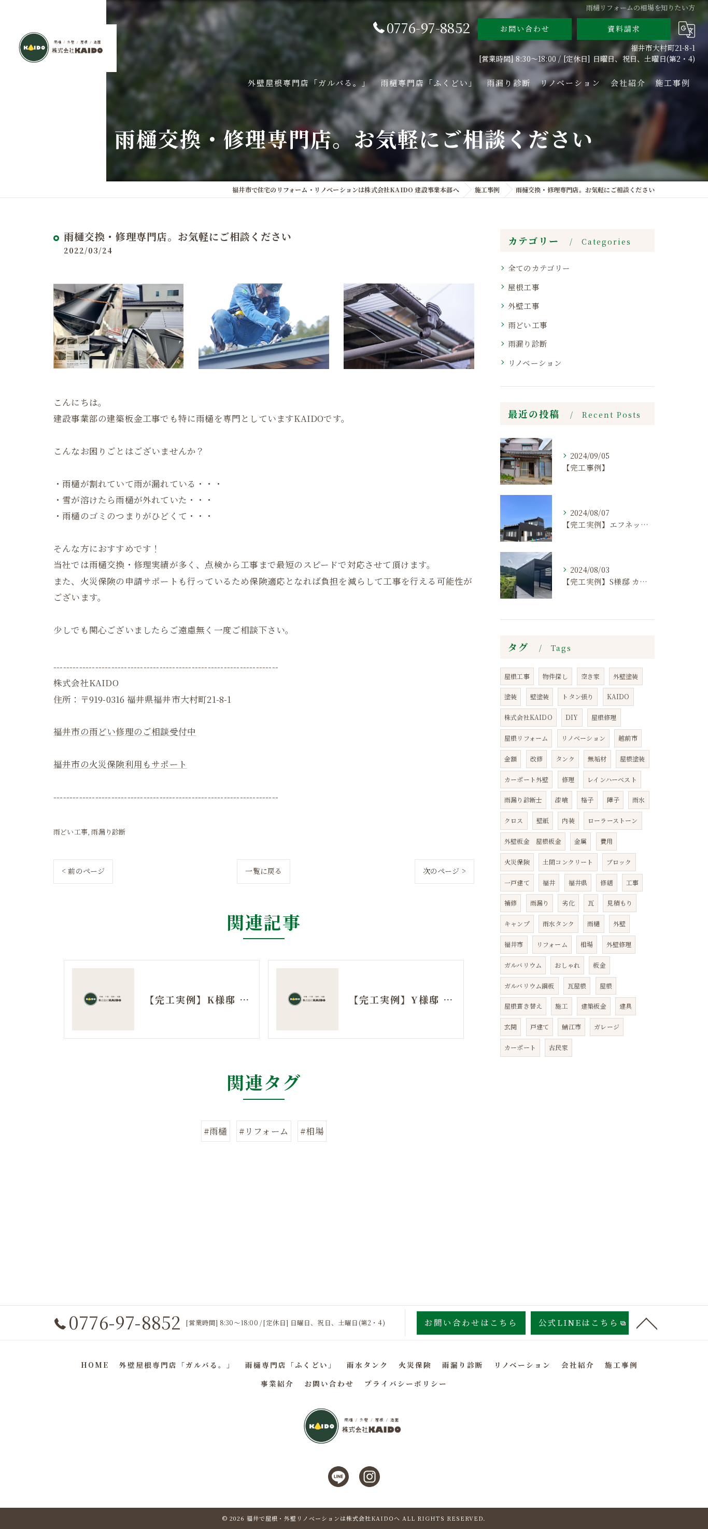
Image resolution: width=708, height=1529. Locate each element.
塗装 (510, 696)
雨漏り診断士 (523, 799)
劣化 (568, 902)
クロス (513, 820)
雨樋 (593, 923)
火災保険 (517, 861)
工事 (632, 882)
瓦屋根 (577, 985)
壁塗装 (539, 696)
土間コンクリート (568, 861)
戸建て (539, 1026)
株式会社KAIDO (528, 717)
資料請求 (624, 28)
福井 (549, 882)
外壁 (619, 923)
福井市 (513, 944)
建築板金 (593, 1005)
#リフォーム (264, 1131)
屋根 (606, 985)
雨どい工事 (70, 832)
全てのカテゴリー (539, 267)
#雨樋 (216, 1131)
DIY (571, 717)
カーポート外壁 (526, 779)
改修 (536, 758)
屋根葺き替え (523, 1005)
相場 (586, 944)
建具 (625, 1005)
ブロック (619, 861)
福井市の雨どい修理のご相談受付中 (124, 731)
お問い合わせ (525, 28)
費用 (606, 841)
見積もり (619, 902)
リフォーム (552, 944)
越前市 (628, 737)
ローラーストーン (613, 820)
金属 (580, 841)
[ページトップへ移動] (646, 1322)
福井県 (578, 882)
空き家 (590, 676)
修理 (568, 779)
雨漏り (539, 902)
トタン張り (577, 696)
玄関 (510, 1026)
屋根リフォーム (526, 737)
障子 (613, 799)
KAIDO (618, 696)
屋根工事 (524, 286)
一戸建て (517, 882)
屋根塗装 (632, 758)
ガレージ (606, 1026)
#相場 (312, 1131)
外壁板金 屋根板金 (532, 841)
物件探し (555, 676)
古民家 (558, 1047)
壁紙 (542, 820)
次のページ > (444, 871)
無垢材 (597, 758)
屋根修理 (604, 717)
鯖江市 (571, 1026)
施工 (561, 1005)
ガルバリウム (523, 964)
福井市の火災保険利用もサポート (120, 764)
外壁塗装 (626, 676)
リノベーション (535, 362)
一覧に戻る (263, 871)
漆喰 (561, 799)
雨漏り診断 (108, 832)
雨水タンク (558, 923)
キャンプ (517, 923)
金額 (510, 758)
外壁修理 (619, 944)
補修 (510, 902)
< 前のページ (83, 871)
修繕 (606, 882)
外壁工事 (524, 305)
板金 (599, 964)
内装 (568, 820)
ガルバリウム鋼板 (529, 985)
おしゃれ (567, 964)
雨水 (638, 799)
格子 (587, 799)
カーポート (520, 1047)
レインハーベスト (612, 779)
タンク (565, 758)
